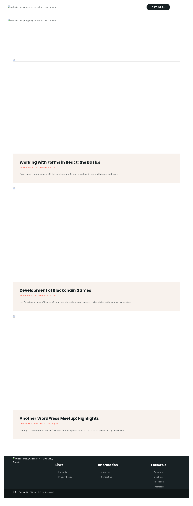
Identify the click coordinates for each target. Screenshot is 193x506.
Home (78, 40)
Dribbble (158, 477)
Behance (158, 472)
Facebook (159, 481)
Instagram (159, 486)
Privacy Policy (65, 477)
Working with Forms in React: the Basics (60, 162)
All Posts (90, 40)
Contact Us (106, 477)
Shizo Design (19, 492)
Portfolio (62, 472)
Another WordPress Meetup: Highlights (59, 418)
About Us (106, 472)
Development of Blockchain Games (55, 290)
